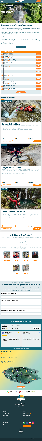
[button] (11, 325)
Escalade (5, 417)
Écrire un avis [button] (36, 328)
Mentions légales (12, 438)
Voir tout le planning (21, 92)
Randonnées (5, 415)
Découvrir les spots (21, 387)
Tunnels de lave (6, 413)
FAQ (3, 424)
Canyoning (5, 411)
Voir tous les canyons (21, 46)
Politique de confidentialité (30, 438)
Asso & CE (25, 411)
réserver (38, 54)
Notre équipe (5, 422)
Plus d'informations (7, 141)
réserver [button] (38, 1)
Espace (27, 413)
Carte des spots (26, 415)
